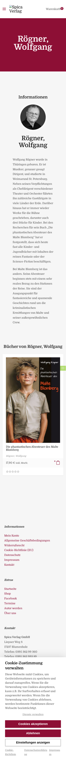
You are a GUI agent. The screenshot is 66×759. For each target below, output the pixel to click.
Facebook (10, 598)
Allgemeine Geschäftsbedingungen (27, 540)
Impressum (54, 752)
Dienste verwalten (33, 714)
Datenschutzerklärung (35, 752)
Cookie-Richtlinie (10, 752)
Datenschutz (12, 555)
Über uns (10, 613)
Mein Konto (11, 535)
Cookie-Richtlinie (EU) (18, 550)
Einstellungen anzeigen (33, 742)
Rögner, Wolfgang (33, 142)
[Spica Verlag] (20, 9)
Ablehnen (33, 733)
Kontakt (9, 564)
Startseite (10, 588)
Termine (9, 603)
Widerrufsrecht (14, 545)
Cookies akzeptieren (33, 724)
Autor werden (13, 608)
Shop (7, 593)
